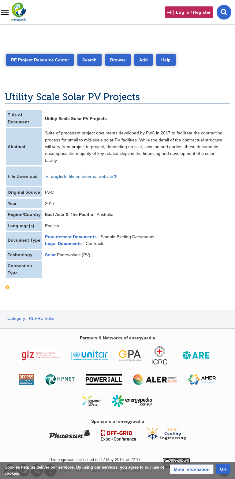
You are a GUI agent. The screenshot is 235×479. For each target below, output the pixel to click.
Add (143, 59)
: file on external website (81, 176)
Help (166, 59)
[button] (192, 469)
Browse (118, 59)
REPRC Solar (42, 318)
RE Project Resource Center (40, 59)
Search (89, 59)
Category (16, 318)
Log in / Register (193, 12)
